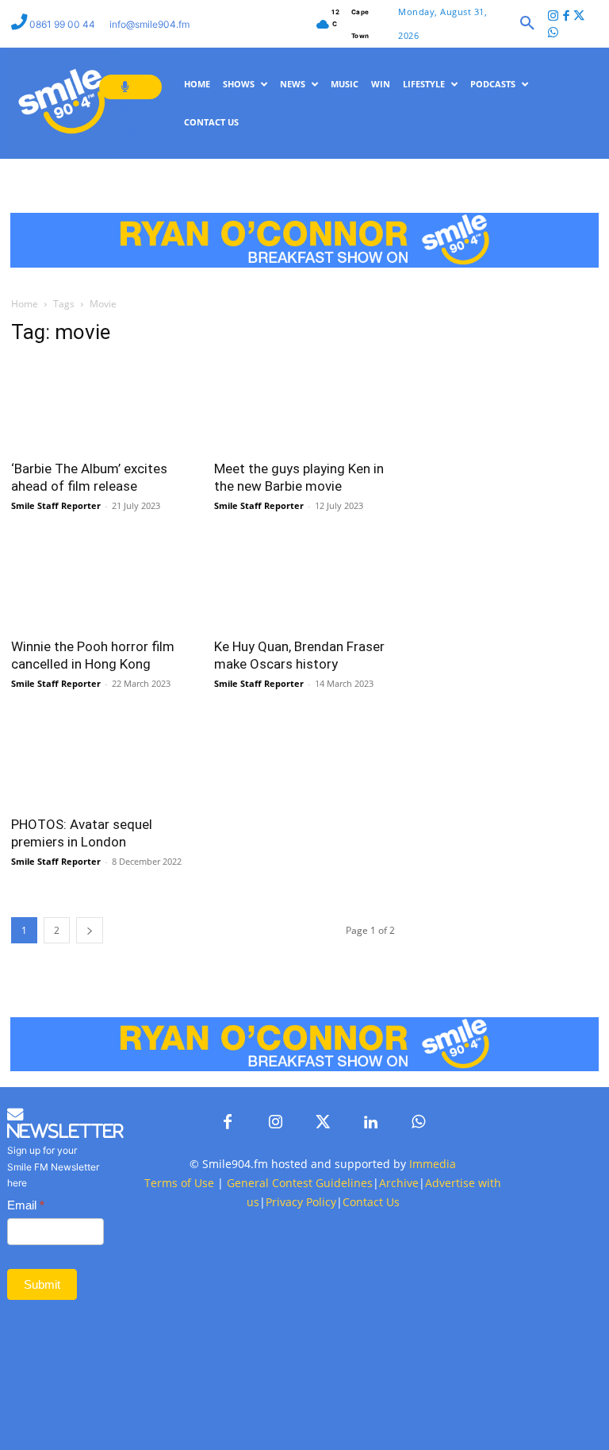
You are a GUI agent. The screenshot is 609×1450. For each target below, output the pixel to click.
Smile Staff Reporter (56, 505)
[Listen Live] (130, 87)
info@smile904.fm (149, 24)
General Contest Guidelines (300, 1182)
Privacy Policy (301, 1201)
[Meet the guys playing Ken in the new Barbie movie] (304, 405)
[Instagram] (553, 17)
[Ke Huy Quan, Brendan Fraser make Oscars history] (304, 582)
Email (25, 1205)
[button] (527, 24)
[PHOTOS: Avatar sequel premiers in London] (101, 760)
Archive (399, 1182)
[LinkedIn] (370, 1123)
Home (24, 303)
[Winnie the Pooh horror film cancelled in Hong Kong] (101, 582)
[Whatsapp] (553, 33)
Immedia (432, 1163)
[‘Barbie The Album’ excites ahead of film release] (101, 405)
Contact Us (371, 1201)
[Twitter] (579, 17)
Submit (42, 1284)
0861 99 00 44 (63, 24)
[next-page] (89, 930)
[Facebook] (566, 17)
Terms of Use (179, 1182)
